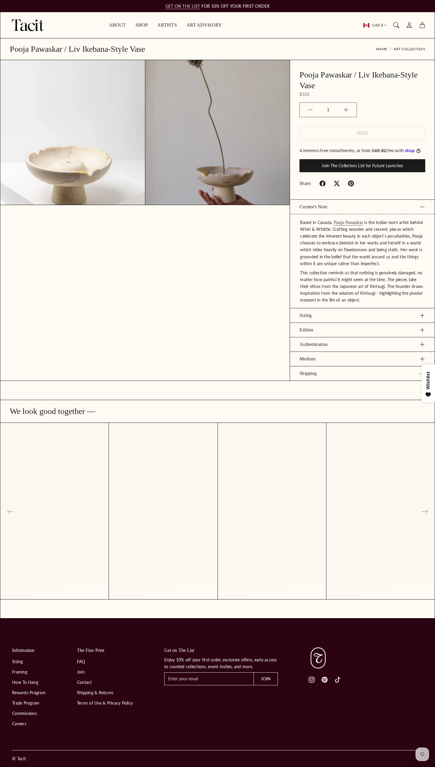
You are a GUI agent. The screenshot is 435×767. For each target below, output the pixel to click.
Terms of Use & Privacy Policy (105, 702)
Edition (306, 329)
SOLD (362, 133)
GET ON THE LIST (182, 6)
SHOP (142, 25)
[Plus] (346, 110)
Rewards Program (29, 692)
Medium (307, 358)
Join (81, 671)
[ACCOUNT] (409, 25)
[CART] (422, 25)
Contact (84, 682)
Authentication (313, 344)
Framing (19, 671)
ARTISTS (167, 25)
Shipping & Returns (95, 692)
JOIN (265, 678)
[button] (322, 183)
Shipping (308, 373)
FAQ (81, 661)
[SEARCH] (396, 25)
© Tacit (19, 758)
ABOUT (117, 25)
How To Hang (25, 682)
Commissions (24, 713)
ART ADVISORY (204, 25)
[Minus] (310, 110)
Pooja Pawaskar (348, 222)
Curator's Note (313, 206)
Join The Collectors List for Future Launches (362, 165)
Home (381, 49)
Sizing (305, 315)
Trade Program (25, 702)
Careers (19, 723)
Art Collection (409, 49)
